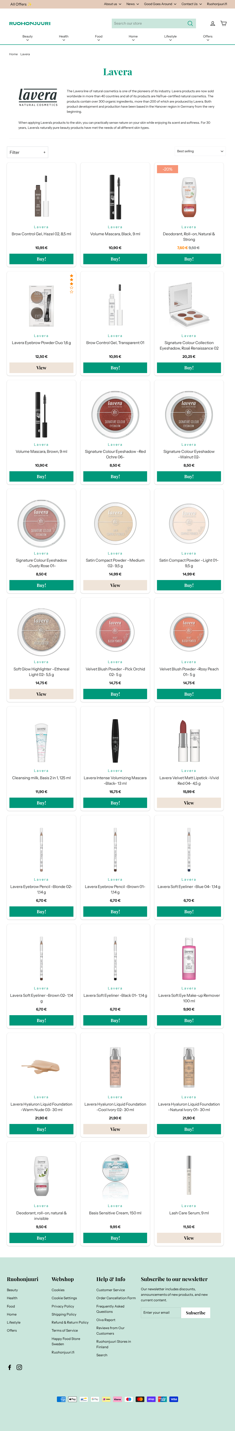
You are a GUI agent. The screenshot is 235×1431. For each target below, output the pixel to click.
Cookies (58, 1290)
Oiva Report (105, 1320)
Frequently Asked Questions (110, 1309)
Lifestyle (170, 36)
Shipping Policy (64, 1314)
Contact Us (190, 4)
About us (111, 4)
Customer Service (110, 1290)
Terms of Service (65, 1330)
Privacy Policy (63, 1306)
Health (63, 36)
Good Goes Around (158, 4)
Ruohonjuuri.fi (217, 4)
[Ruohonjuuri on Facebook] (9, 1367)
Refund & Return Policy (70, 1322)
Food (98, 36)
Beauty (27, 36)
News (130, 4)
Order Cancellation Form (116, 1298)
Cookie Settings (64, 1298)
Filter (15, 152)
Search (101, 1355)
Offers (208, 36)
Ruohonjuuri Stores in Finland (113, 1344)
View (41, 368)
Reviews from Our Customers (110, 1331)
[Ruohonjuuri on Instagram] (19, 1367)
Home (133, 36)
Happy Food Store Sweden (66, 1341)
